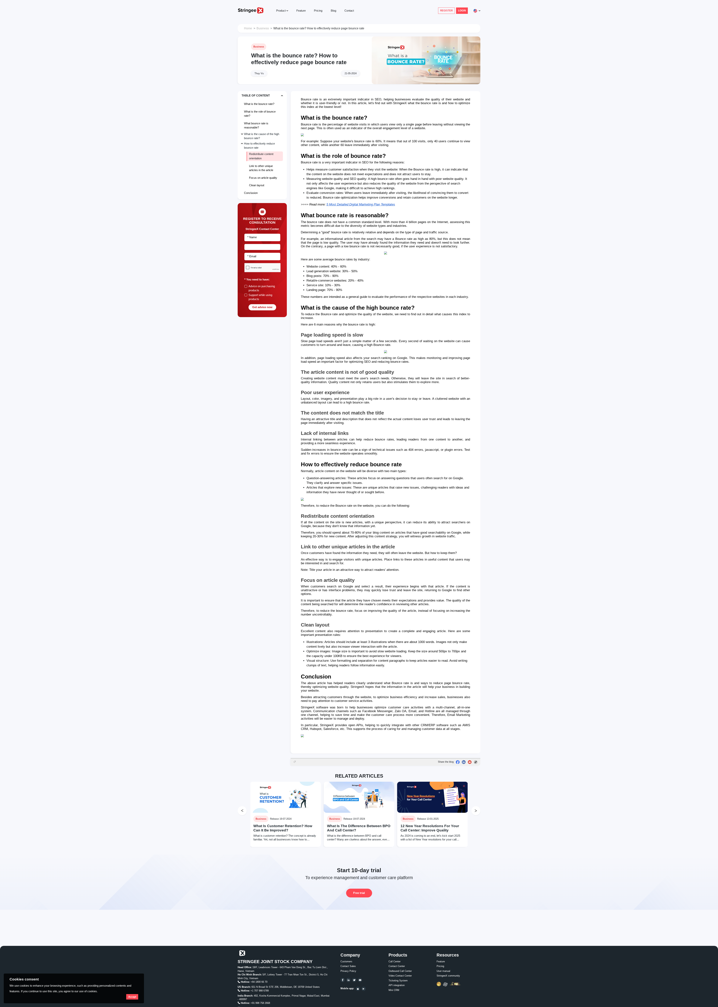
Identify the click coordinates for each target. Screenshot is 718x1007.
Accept (132, 996)
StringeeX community (448, 975)
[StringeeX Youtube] (360, 980)
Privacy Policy (348, 971)
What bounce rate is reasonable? (256, 125)
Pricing (318, 10)
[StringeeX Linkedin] (348, 980)
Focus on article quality (263, 177)
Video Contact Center (400, 975)
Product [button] (281, 10)
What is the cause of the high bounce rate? (261, 136)
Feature (301, 10)
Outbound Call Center (400, 971)
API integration (397, 985)
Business (263, 28)
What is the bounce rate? (259, 103)
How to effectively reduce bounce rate (259, 145)
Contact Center (397, 966)
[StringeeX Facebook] (342, 980)
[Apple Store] (358, 989)
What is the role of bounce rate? (260, 113)
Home (248, 28)
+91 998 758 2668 (260, 1003)
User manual (443, 971)
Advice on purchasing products (261, 288)
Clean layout (256, 185)
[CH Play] (363, 989)
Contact (349, 10)
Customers (346, 961)
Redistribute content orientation (261, 156)
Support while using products (260, 297)
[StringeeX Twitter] (354, 980)
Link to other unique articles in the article (261, 168)
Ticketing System (398, 980)
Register (446, 10)
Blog (333, 10)
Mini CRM (394, 990)
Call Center (395, 961)
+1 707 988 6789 (260, 990)
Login (462, 10)
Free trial (359, 892)
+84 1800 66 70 (259, 981)
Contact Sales (348, 966)
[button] (476, 10)
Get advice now (262, 307)
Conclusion (251, 192)
